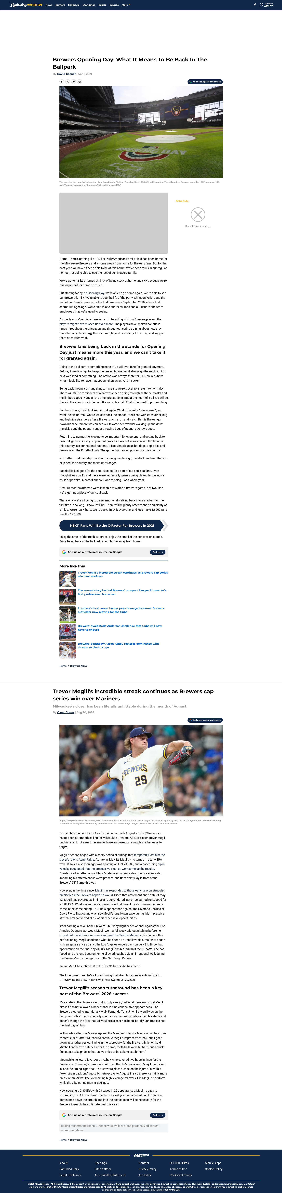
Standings (89, 4)
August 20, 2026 (125, 980)
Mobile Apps (213, 1163)
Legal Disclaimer (70, 1175)
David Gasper (66, 74)
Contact (144, 1163)
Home (63, 665)
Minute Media (42, 1184)
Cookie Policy (213, 1169)
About (63, 1163)
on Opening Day (94, 293)
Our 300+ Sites (179, 1163)
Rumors (60, 4)
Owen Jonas (65, 712)
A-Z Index (145, 1175)
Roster (102, 4)
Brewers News (78, 665)
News (49, 4)
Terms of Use (178, 1169)
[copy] (79, 81)
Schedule (74, 4)
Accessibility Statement (109, 1175)
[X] (261, 4)
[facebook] (255, 4)
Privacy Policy (148, 1169)
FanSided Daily (69, 1169)
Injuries (114, 4)
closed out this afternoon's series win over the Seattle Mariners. (101, 935)
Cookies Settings (181, 1175)
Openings (100, 1163)
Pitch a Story (102, 1169)
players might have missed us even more (86, 324)
